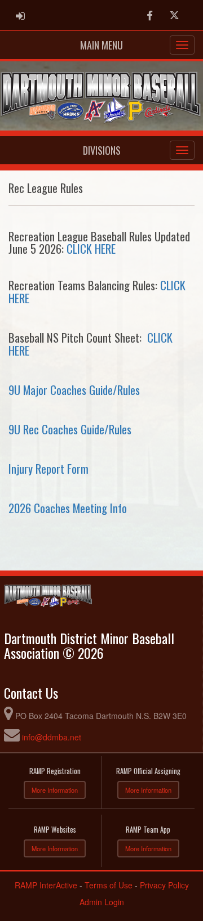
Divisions (102, 150)
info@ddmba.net (51, 737)
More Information (55, 789)
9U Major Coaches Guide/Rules (74, 389)
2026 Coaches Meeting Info (67, 507)
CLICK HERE (91, 248)
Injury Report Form (48, 468)
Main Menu (101, 45)
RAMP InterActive (46, 885)
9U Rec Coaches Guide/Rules (69, 429)
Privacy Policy (164, 885)
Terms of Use (109, 885)
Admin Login (102, 901)
